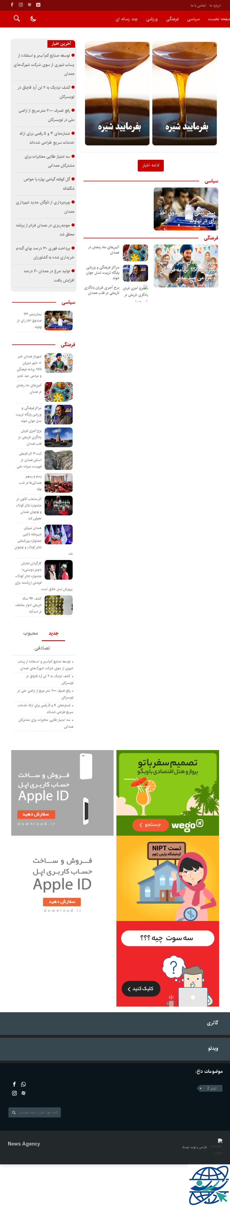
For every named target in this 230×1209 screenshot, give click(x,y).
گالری (212, 1023)
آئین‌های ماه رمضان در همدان (103, 249)
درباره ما (215, 5)
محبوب (30, 633)
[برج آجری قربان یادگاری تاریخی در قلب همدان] (135, 293)
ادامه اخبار (150, 165)
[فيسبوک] (12, 5)
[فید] (38, 5)
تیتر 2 (212, 1088)
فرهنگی (172, 18)
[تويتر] (23, 1084)
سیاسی (193, 18)
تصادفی (42, 648)
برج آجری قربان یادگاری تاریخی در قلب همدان (101, 290)
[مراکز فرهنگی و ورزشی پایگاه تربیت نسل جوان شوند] (135, 273)
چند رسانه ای (127, 18)
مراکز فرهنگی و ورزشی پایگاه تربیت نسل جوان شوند (102, 272)
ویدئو (213, 1048)
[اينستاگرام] (21, 5)
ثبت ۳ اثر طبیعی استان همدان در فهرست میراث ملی (29, 460)
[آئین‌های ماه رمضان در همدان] (135, 252)
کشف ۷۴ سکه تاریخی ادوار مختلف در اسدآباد (28, 605)
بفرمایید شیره (119, 127)
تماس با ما (198, 5)
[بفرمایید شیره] (117, 93)
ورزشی (152, 18)
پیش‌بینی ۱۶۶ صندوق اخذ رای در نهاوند (187, 216)
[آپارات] (29, 5)
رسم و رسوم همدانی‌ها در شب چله (30, 483)
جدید (53, 633)
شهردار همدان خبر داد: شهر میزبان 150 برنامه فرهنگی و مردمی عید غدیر (187, 269)
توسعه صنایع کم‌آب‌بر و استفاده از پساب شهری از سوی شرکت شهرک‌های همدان (43, 64)
